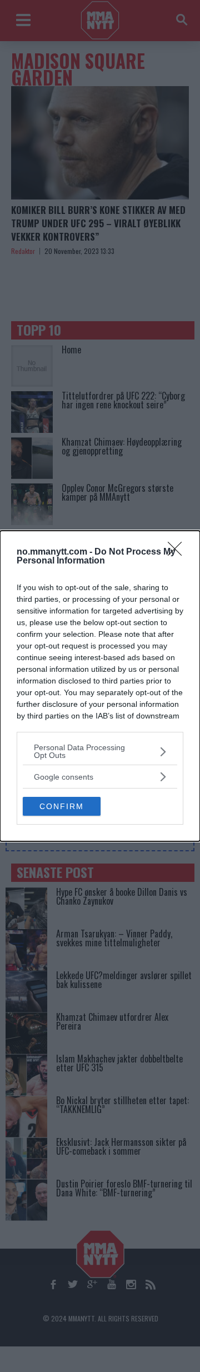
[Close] (178, 552)
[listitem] (100, 751)
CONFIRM (61, 806)
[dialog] (100, 686)
